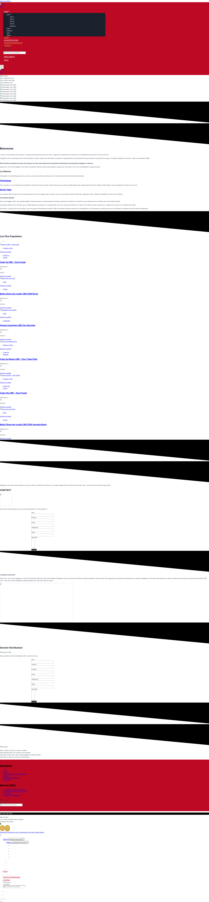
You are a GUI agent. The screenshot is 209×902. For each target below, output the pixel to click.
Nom (32, 512)
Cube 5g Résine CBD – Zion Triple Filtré (18, 359)
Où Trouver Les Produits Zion (15, 774)
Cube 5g (12, 19)
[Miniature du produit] (9, 244)
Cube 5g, (6, 352)
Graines (9, 35)
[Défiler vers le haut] (2, 828)
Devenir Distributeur (13, 43)
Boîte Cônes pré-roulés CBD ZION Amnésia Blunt (23, 424)
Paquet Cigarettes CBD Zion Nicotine (17, 325)
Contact (7, 45)
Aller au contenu (5, 1)
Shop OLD (6, 780)
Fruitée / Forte (8, 248)
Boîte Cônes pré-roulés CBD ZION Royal (19, 294)
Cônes (8, 33)
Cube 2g (12, 16)
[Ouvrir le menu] (2, 67)
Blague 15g (13, 26)
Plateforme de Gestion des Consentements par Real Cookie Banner (22, 832)
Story (6, 38)
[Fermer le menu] (0, 835)
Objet (33, 532)
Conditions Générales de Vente (15, 791)
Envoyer (34, 549)
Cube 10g (12, 21)
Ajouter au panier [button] (5, 252)
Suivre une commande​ (11, 795)
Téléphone (34, 527)
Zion (5, 770)
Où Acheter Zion (11, 40)
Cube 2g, (6, 255)
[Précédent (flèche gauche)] (0, 901)
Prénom (33, 517)
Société (33, 669)
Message (34, 537)
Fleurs (5, 257)
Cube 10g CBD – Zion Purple (13, 393)
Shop (5, 839)
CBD (4, 282)
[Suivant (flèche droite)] (2, 901)
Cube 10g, (6, 386)
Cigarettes (9, 30)
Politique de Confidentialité (14, 789)
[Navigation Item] (4, 241)
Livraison (7, 793)
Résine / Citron (8, 345)
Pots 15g (12, 23)
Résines (8, 28)
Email (33, 522)
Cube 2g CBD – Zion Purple (13, 262)
